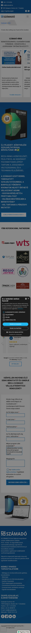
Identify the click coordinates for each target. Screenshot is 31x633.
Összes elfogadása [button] (15, 324)
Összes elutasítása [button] (15, 328)
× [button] (28, 298)
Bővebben (20, 308)
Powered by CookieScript (15, 334)
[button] (15, 332)
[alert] (15, 316)
